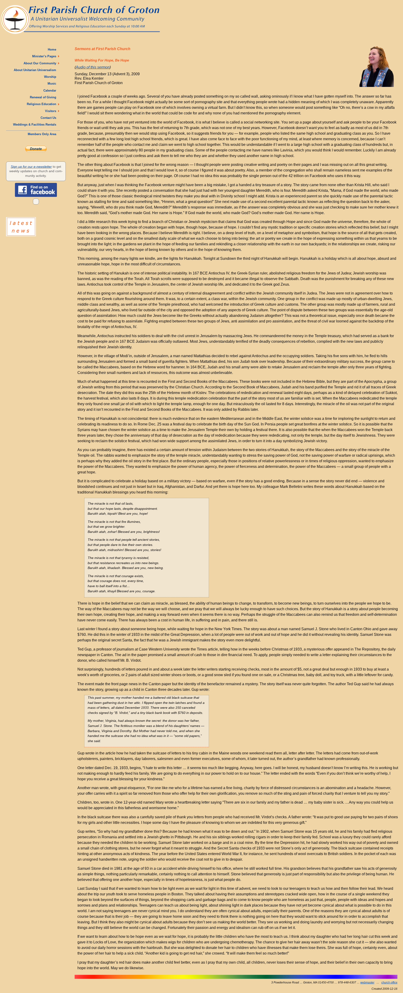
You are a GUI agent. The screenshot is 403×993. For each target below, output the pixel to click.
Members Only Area (43, 134)
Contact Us (49, 118)
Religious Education (42, 104)
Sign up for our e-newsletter (31, 166)
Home (53, 49)
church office (389, 982)
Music (53, 83)
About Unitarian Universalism (36, 70)
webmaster (367, 982)
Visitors (51, 111)
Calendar (50, 90)
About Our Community (41, 63)
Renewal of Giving (44, 97)
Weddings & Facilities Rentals (35, 124)
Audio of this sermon (93, 67)
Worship (51, 77)
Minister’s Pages (45, 56)
